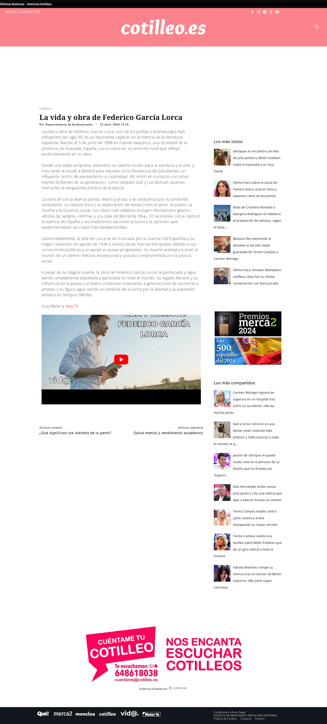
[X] (271, 12)
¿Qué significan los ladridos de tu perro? (75, 433)
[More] (127, 418)
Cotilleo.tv (45, 108)
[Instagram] (259, 12)
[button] (316, 26)
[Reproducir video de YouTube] (121, 359)
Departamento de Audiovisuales (69, 124)
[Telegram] (265, 12)
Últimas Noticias (12, 4)
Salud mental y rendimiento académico (168, 433)
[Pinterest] (96, 418)
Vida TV (71, 306)
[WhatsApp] (107, 418)
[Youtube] (277, 12)
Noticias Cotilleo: (39, 4)
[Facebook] (253, 12)
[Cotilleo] (163, 27)
